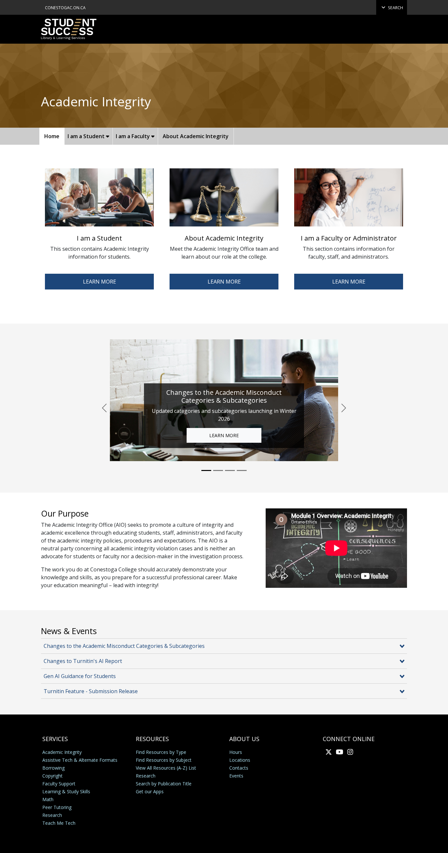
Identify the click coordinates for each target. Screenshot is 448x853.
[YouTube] (338, 752)
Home (51, 136)
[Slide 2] (230, 470)
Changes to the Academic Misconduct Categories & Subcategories (124, 646)
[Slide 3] (242, 470)
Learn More (99, 281)
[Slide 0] (206, 470)
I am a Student (87, 136)
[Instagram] (349, 752)
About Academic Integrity (196, 136)
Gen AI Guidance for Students (80, 676)
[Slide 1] (218, 470)
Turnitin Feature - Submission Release (91, 691)
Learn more (348, 281)
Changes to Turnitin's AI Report (83, 661)
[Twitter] (327, 752)
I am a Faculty (133, 136)
